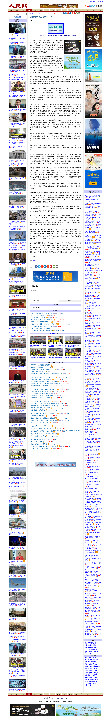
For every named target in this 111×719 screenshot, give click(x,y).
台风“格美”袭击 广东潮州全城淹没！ (46, 448)
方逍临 (86, 653)
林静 (86, 651)
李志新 (86, 670)
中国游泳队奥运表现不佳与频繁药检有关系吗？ (49, 405)
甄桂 (96, 674)
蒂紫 (93, 674)
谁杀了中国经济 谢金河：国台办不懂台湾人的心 (50, 420)
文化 (70, 10)
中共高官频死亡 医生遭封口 (44, 317)
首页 (11, 10)
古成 (89, 657)
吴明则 (90, 677)
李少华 (89, 685)
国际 (40, 10)
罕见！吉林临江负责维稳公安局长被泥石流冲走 (51, 446)
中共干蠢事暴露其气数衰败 (44, 371)
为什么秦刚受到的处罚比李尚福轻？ (46, 385)
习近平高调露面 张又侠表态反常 (46, 393)
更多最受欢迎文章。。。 (96, 636)
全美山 (96, 659)
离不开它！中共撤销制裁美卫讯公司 (46, 365)
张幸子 (93, 659)
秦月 (94, 663)
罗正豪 (89, 659)
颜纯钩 (93, 661)
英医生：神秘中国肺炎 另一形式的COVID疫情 (49, 328)
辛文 (89, 644)
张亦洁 (94, 677)
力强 (91, 645)
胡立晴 (96, 651)
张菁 (86, 661)
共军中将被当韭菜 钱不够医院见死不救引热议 (49, 403)
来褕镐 (94, 666)
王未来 (90, 666)
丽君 (92, 642)
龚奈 (92, 649)
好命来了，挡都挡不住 (43, 439)
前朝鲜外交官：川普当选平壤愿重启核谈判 (48, 369)
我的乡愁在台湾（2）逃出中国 (45, 444)
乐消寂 (89, 668)
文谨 (91, 644)
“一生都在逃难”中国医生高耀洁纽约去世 (47, 326)
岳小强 (95, 649)
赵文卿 (86, 681)
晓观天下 (90, 674)
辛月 (92, 668)
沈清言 (94, 644)
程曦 (86, 645)
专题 (76, 10)
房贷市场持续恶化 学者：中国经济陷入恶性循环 (50, 434)
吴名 (86, 649)
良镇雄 (90, 672)
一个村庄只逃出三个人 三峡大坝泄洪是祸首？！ (50, 389)
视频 (94, 10)
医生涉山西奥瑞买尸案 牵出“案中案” (47, 313)
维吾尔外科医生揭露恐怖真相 (45, 315)
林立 (95, 683)
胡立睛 (86, 666)
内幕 (23, 10)
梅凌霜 (89, 642)
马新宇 (95, 657)
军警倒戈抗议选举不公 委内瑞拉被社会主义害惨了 (51, 383)
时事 (29, 10)
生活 (64, 10)
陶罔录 (86, 677)
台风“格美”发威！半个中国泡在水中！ (47, 426)
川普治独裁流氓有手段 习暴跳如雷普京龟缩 (48, 428)
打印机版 (34, 260)
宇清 (91, 675)
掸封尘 (86, 665)
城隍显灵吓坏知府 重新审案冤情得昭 (47, 367)
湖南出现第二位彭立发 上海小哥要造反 (48, 391)
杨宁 (89, 663)
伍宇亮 (94, 645)
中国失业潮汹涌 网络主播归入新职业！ (47, 379)
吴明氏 (90, 665)
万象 (58, 10)
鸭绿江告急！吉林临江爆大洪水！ (46, 422)
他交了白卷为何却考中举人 (44, 436)
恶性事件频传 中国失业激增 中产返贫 (47, 401)
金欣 (86, 642)
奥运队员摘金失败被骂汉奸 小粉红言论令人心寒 (49, 381)
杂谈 (100, 10)
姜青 (93, 681)
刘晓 (86, 644)
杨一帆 (92, 647)
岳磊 (96, 681)
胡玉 (86, 668)
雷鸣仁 (89, 661)
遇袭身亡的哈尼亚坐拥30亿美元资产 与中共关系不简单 (51, 373)
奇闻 (46, 10)
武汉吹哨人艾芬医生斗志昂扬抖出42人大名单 (50, 324)
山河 (86, 663)
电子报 (101, 1)
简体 (91, 1)
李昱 (86, 647)
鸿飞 (97, 677)
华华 (86, 683)
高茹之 (93, 679)
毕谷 (86, 674)
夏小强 (89, 679)
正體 (94, 1)
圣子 (91, 663)
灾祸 (52, 10)
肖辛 (93, 653)
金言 (93, 672)
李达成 (90, 681)
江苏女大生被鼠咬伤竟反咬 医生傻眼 (46, 322)
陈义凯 (96, 672)
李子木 (90, 653)
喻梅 (89, 683)
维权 (88, 10)
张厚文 (95, 647)
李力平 (96, 679)
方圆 (96, 665)
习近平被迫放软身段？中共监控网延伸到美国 (49, 377)
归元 (96, 661)
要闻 (17, 10)
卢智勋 (86, 672)
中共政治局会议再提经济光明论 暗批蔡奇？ (49, 395)
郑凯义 (89, 649)
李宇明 (95, 668)
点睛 (89, 675)
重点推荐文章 (17, 20)
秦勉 (86, 657)
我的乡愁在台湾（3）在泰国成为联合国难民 (49, 418)
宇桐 (90, 670)
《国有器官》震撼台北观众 (44, 416)
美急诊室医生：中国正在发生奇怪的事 (47, 330)
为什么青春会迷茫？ (42, 442)
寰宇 (82, 10)
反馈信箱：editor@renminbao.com (55, 698)
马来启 (92, 657)
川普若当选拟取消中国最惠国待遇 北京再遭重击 (50, 413)
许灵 (86, 685)
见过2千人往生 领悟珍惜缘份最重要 (47, 408)
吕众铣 (95, 670)
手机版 (97, 1)
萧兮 (89, 647)
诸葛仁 (92, 683)
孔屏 (95, 642)
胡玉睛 (93, 651)
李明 (89, 645)
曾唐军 (98, 666)
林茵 (93, 665)
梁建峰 (89, 651)
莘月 (92, 670)
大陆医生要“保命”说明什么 (44, 410)
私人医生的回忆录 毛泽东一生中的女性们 (48, 319)
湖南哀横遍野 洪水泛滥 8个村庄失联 (46, 397)
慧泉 (94, 675)
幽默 (35, 10)
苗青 (86, 679)
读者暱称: (32, 300)
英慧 (86, 675)
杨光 (86, 659)
